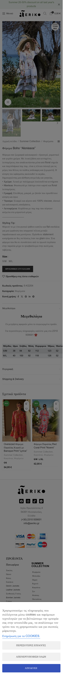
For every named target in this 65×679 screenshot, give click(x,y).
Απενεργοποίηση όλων (31, 656)
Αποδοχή (31, 668)
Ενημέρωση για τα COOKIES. (21, 636)
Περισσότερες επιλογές (31, 645)
